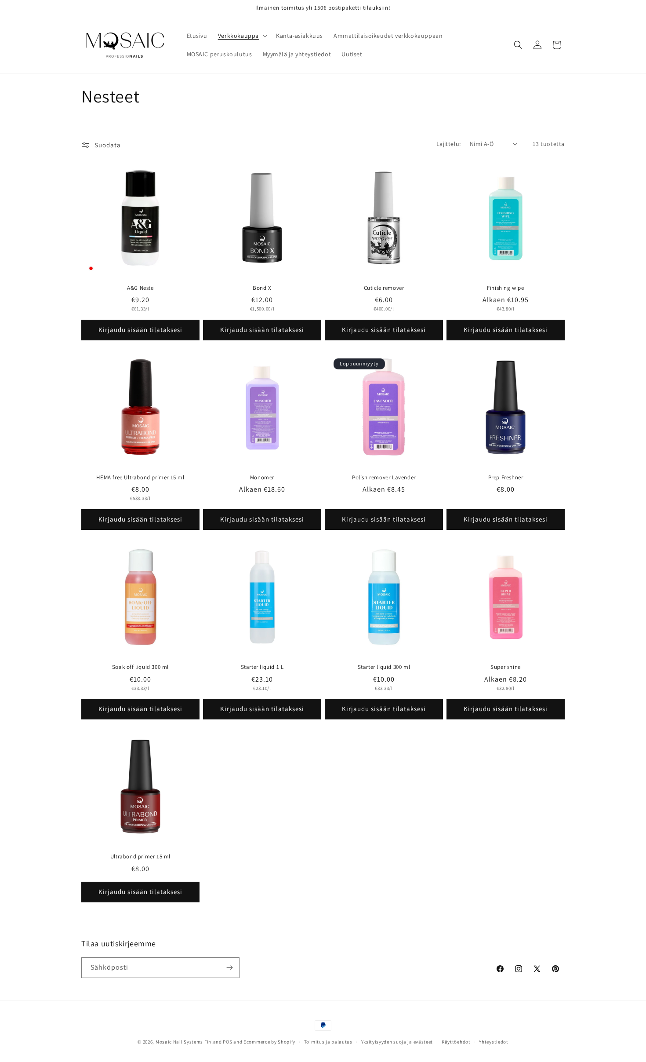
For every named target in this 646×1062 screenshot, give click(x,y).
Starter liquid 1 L (262, 667)
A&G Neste (140, 288)
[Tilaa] (229, 967)
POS (227, 1042)
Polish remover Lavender (384, 477)
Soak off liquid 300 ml (140, 667)
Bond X (262, 288)
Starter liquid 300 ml (384, 667)
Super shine (505, 667)
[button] (242, 35)
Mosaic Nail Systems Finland (189, 1042)
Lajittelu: (448, 144)
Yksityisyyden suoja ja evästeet (397, 1042)
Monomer (262, 477)
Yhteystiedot (493, 1042)
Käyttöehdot (456, 1042)
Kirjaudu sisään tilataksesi (140, 329)
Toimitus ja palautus (328, 1042)
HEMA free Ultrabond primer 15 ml (140, 477)
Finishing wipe (505, 288)
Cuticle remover (384, 288)
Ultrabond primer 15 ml (140, 856)
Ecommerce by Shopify (269, 1042)
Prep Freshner (505, 477)
